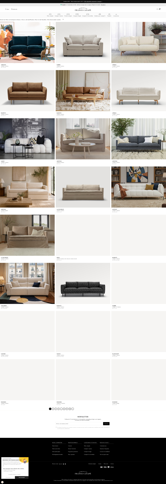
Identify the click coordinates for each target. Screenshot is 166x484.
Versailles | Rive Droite (47, 19)
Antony (116, 210)
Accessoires (116, 16)
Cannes (4, 355)
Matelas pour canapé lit (99, 16)
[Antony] (138, 187)
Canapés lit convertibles (87, 16)
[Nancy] (83, 331)
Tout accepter (22, 477)
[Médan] (138, 42)
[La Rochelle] (83, 187)
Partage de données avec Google (9, 470)
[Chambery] (27, 283)
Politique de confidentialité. (64, 428)
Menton (60, 162)
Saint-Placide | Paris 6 (32, 19)
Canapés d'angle (77, 16)
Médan (116, 66)
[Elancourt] (138, 331)
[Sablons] (27, 42)
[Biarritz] (27, 90)
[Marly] (27, 138)
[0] (159, 9)
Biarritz (4, 114)
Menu (7, 9)
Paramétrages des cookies (8, 471)
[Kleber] (83, 42)
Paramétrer (8, 477)
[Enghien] (27, 379)
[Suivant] (72, 409)
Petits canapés (50, 16)
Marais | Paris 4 (21, 19)
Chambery (4, 307)
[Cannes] (27, 331)
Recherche (14, 9)
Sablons (4, 66)
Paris (67, 259)
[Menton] (83, 138)
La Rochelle (60, 210)
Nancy (60, 355)
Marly (4, 162)
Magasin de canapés (99, 4)
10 (69, 409)
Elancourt (116, 355)
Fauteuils (109, 16)
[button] (2, 482)
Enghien (4, 403)
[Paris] (83, 235)
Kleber (60, 66)
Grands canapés (68, 16)
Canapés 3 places (59, 16)
